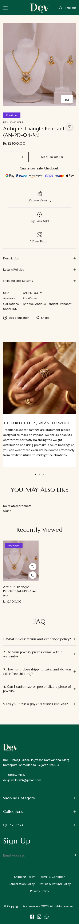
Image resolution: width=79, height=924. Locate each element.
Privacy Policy (39, 891)
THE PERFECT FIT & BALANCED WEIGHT (38, 422)
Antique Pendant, (47, 304)
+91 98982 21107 (14, 775)
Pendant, (66, 304)
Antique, (29, 304)
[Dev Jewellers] (39, 8)
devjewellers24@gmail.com (22, 780)
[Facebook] (32, 917)
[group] (39, 64)
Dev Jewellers (13, 122)
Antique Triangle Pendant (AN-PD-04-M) (19, 591)
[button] (69, 126)
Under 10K (10, 309)
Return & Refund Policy (55, 884)
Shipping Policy (24, 877)
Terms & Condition (52, 877)
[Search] (61, 8)
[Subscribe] (74, 855)
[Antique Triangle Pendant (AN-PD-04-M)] (21, 561)
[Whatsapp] (46, 917)
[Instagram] (39, 917)
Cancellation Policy (21, 884)
